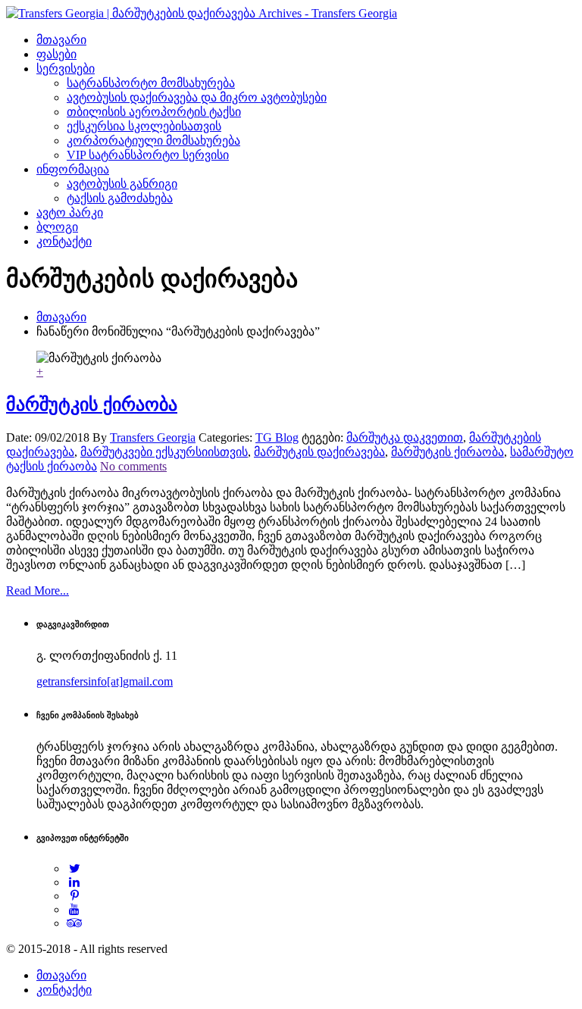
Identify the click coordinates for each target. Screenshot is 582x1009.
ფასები (56, 54)
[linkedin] (75, 882)
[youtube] (75, 909)
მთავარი (61, 39)
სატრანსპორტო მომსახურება (151, 83)
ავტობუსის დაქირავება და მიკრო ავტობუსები (197, 97)
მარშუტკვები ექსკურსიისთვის (164, 451)
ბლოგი (57, 226)
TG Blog (277, 437)
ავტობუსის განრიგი (122, 183)
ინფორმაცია (72, 169)
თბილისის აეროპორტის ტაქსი (154, 111)
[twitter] (75, 868)
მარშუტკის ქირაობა (91, 404)
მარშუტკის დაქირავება (319, 451)
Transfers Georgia (153, 437)
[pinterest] (75, 895)
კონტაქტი (64, 241)
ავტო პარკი (69, 212)
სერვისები (65, 68)
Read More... (37, 590)
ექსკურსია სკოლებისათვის (144, 126)
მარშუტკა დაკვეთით (404, 437)
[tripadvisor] (75, 923)
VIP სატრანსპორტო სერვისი (148, 154)
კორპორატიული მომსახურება (153, 140)
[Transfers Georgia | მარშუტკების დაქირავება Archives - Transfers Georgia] (201, 13)
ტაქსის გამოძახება (120, 198)
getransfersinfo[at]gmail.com (104, 681)
